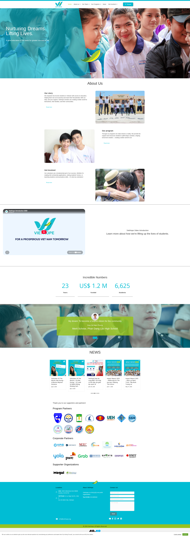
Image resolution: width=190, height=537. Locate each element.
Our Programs (95, 4)
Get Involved (112, 4)
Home (70, 4)
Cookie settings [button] (177, 534)
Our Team (85, 4)
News (104, 4)
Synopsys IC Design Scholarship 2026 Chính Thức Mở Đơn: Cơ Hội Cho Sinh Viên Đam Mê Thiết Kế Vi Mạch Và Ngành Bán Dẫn (113, 384)
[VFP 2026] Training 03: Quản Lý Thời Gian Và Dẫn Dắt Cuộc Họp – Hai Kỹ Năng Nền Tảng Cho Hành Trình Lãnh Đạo (132, 384)
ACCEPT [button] (185, 534)
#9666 (76, 495)
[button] (80, 4)
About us (76, 4)
